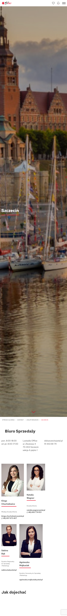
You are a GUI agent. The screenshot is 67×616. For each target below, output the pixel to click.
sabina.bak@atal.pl (9, 570)
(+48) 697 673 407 (9, 518)
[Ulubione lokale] (53, 3)
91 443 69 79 (50, 443)
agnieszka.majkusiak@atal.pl (31, 580)
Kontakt (20, 420)
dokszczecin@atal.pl (53, 440)
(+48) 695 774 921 (34, 512)
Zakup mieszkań (32, 420)
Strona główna (8, 420)
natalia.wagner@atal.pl (36, 510)
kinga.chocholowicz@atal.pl (12, 516)
